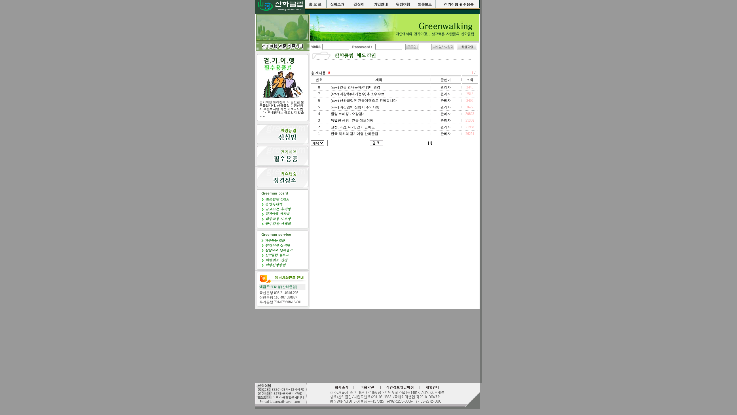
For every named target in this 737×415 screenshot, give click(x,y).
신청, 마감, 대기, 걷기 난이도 (353, 127)
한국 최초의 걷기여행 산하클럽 (354, 134)
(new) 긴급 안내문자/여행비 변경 (355, 87)
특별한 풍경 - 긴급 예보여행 (352, 120)
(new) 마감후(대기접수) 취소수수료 (357, 94)
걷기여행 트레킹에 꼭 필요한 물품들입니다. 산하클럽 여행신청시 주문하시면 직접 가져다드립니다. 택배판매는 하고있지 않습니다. (281, 109)
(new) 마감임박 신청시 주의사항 (355, 107)
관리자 (445, 87)
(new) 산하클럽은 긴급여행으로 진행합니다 (364, 101)
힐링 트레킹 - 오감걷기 (348, 114)
